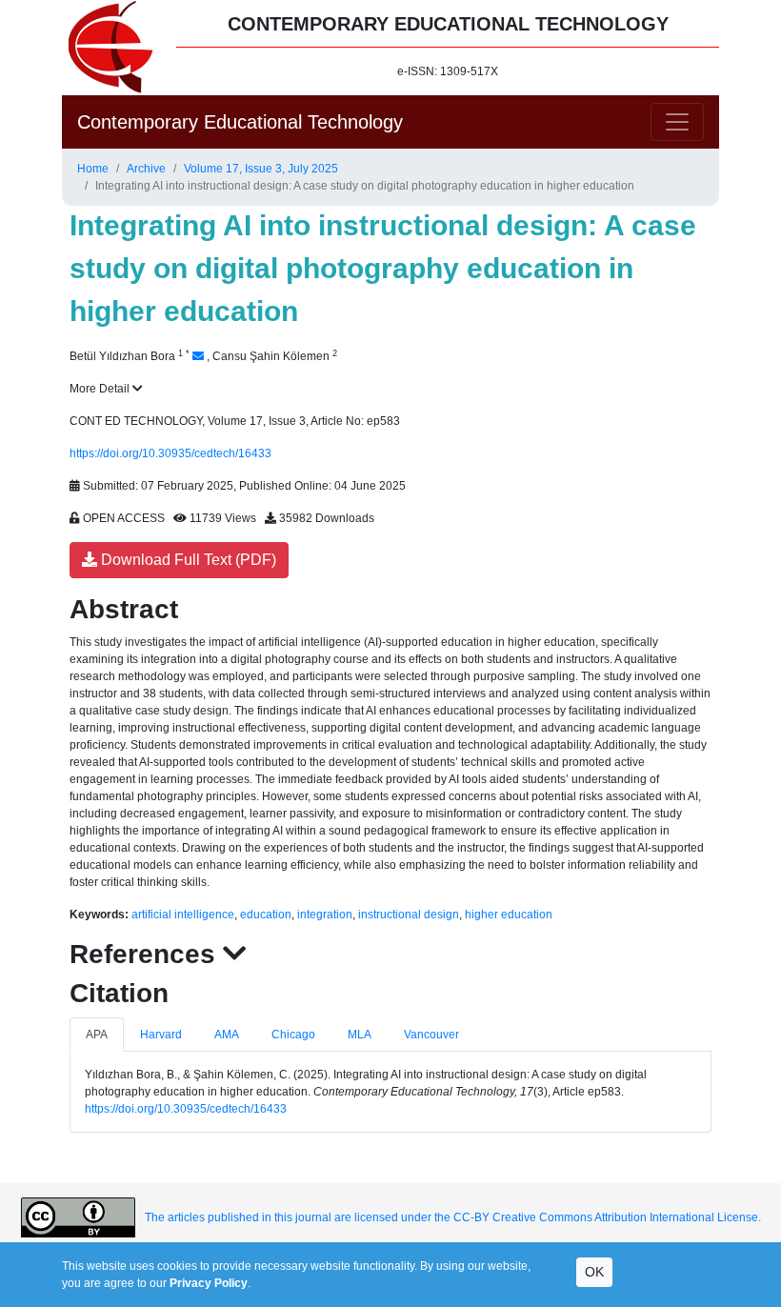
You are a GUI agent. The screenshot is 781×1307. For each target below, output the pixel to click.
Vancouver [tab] (431, 1034)
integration (324, 914)
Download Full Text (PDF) (186, 560)
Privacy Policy (209, 1283)
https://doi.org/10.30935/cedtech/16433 (170, 453)
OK (594, 1271)
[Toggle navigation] (677, 122)
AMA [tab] (226, 1034)
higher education (508, 914)
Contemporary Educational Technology (240, 121)
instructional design (408, 914)
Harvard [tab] (161, 1034)
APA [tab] (97, 1034)
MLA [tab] (359, 1034)
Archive (146, 168)
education (265, 914)
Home (93, 168)
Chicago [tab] (293, 1034)
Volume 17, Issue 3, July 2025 (261, 168)
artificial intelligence (182, 914)
